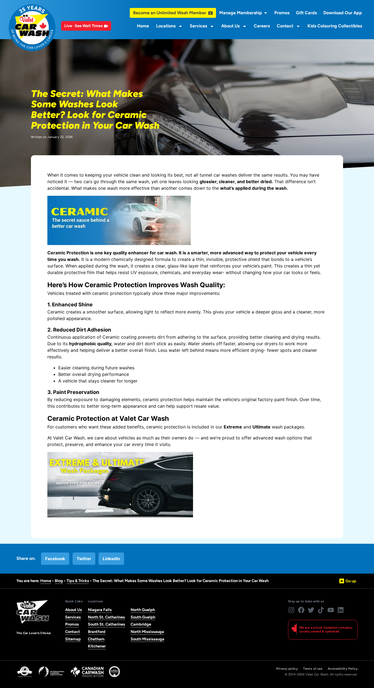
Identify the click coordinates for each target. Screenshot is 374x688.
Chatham (96, 639)
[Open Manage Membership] (265, 13)
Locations (166, 25)
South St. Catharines (106, 624)
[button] (55, 558)
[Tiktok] (321, 610)
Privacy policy (287, 668)
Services (198, 25)
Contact (285, 25)
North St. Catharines (106, 617)
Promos (72, 624)
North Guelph (143, 609)
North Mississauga (147, 631)
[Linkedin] (340, 610)
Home (143, 25)
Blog (59, 580)
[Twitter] (311, 610)
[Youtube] (330, 610)
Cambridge (141, 624)
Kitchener (97, 646)
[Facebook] (301, 610)
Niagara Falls (100, 609)
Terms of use (312, 668)
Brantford (96, 631)
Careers (262, 25)
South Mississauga (147, 639)
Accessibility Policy (343, 668)
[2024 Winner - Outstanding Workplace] (114, 671)
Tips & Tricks (78, 580)
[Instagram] (291, 610)
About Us (230, 25)
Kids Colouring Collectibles (334, 25)
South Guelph (143, 617)
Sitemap (73, 639)
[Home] (32, 27)
